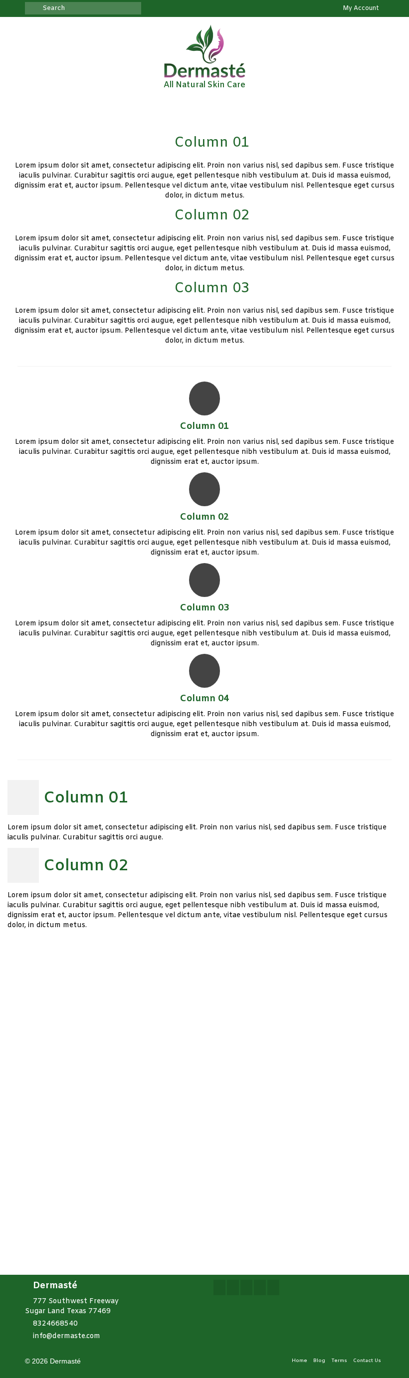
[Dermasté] (204, 51)
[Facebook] (219, 1287)
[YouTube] (260, 1287)
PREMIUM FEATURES (291, 1175)
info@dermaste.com (66, 1336)
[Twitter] (233, 1287)
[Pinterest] (273, 1287)
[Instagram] (246, 1287)
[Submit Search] (32, 8)
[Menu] (372, 108)
